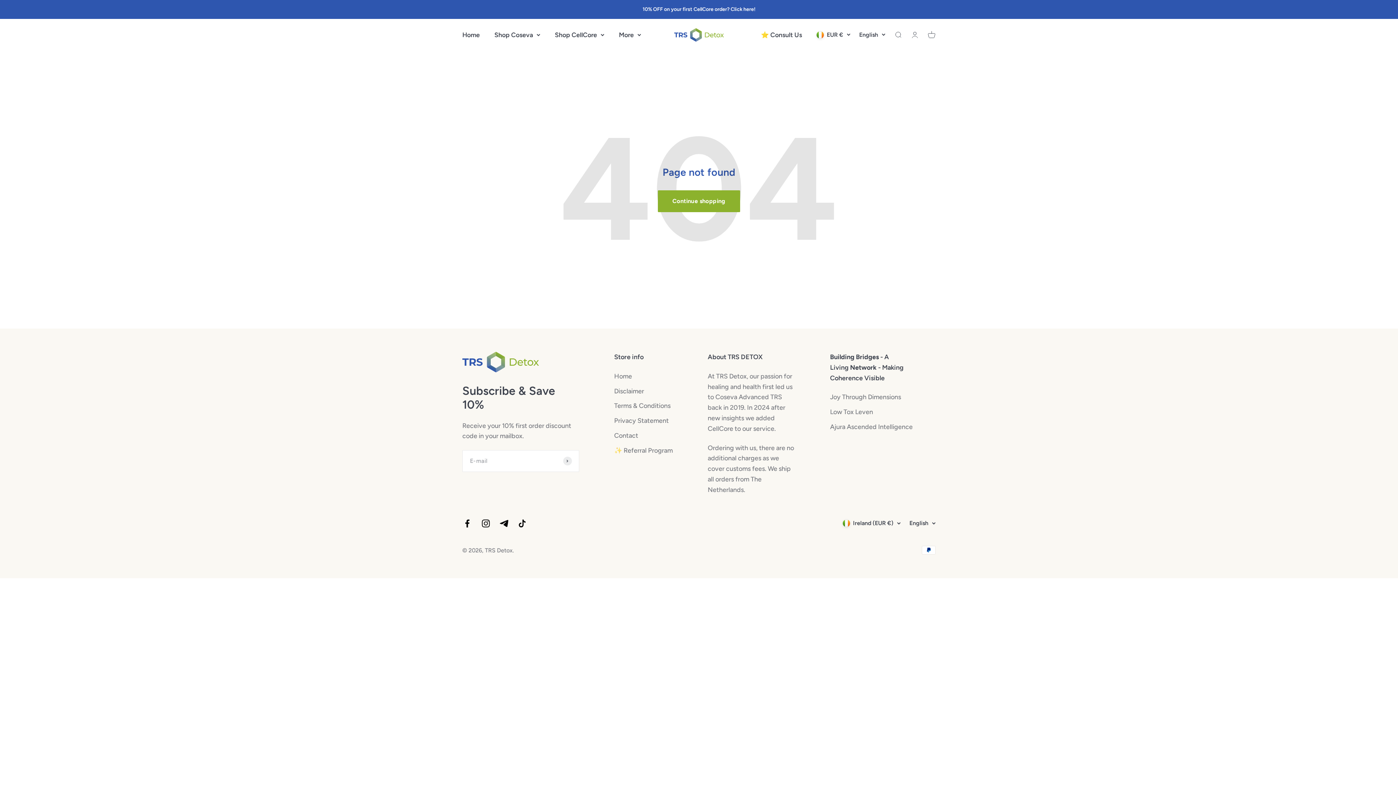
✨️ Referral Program (643, 450)
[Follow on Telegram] (504, 523)
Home (471, 35)
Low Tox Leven (851, 412)
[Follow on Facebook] (467, 523)
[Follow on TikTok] (522, 523)
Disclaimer (629, 391)
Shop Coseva (513, 35)
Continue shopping (699, 201)
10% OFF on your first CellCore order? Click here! (699, 9)
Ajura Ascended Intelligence (871, 427)
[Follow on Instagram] (486, 523)
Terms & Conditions (642, 406)
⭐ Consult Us (781, 35)
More (626, 35)
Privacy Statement (641, 421)
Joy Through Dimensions (865, 397)
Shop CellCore (576, 35)
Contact (626, 436)
